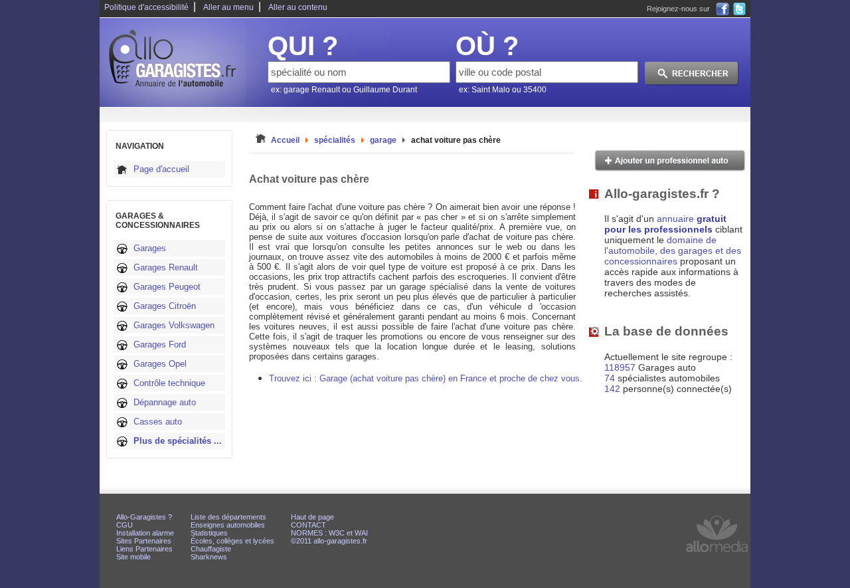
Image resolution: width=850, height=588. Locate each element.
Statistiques (209, 533)
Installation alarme (145, 533)
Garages (149, 248)
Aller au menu (228, 7)
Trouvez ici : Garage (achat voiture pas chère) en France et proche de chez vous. (425, 378)
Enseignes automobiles (228, 525)
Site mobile (133, 557)
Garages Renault (165, 267)
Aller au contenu (297, 7)
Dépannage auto (164, 402)
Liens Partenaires (144, 549)
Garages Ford (159, 344)
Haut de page (312, 517)
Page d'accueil (161, 169)
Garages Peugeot (167, 287)
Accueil (285, 140)
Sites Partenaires (143, 541)
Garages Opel (160, 364)
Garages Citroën (164, 306)
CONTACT (308, 525)
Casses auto (157, 422)
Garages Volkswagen (173, 325)
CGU (124, 525)
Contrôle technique (169, 383)
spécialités (334, 140)
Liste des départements (228, 517)
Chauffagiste (211, 549)
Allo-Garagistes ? (144, 517)
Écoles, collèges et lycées (232, 541)
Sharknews (209, 557)
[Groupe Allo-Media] (717, 555)
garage (383, 140)
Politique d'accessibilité (146, 7)
